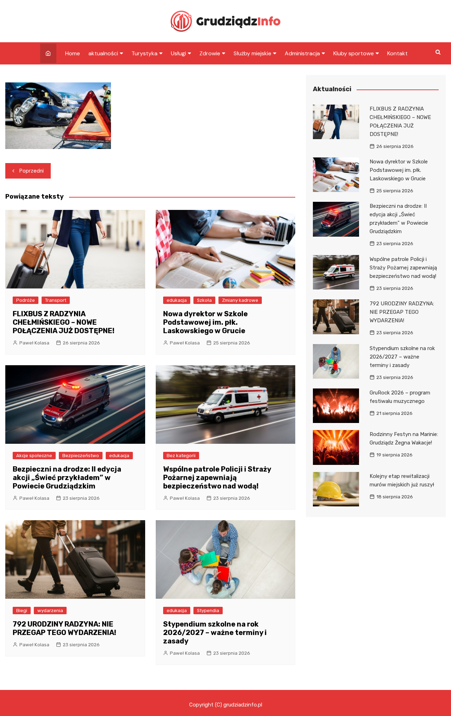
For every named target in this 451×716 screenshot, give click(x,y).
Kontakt (397, 53)
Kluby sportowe (353, 53)
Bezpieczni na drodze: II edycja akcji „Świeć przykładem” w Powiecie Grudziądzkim (67, 477)
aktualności (103, 53)
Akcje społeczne (34, 455)
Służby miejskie (252, 53)
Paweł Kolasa (34, 342)
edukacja (177, 300)
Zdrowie (209, 53)
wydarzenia (50, 610)
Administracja (302, 53)
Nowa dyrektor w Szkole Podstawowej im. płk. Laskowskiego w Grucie (205, 322)
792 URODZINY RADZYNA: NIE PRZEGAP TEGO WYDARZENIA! (64, 628)
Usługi (178, 53)
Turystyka (144, 53)
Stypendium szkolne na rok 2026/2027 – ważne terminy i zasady (215, 632)
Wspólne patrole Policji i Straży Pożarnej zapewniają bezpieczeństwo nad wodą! (217, 477)
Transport (55, 300)
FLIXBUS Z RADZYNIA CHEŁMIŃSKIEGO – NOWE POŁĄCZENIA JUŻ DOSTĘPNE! (64, 322)
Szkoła (204, 300)
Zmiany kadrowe (240, 300)
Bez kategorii (181, 455)
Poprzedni (31, 170)
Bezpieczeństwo (80, 455)
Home (72, 53)
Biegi (21, 610)
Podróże (25, 300)
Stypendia (208, 610)
